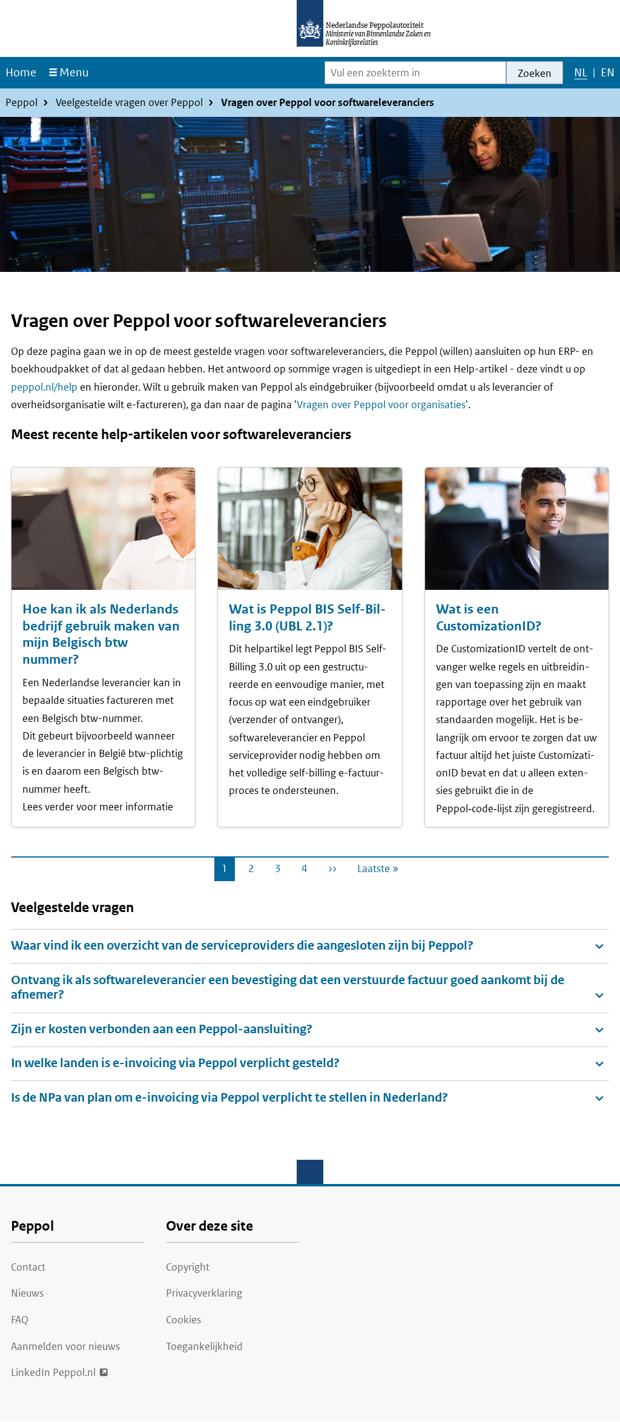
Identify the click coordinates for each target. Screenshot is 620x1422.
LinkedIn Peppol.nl (53, 1372)
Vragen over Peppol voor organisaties (381, 404)
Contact (28, 1267)
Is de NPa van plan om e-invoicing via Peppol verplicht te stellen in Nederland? (229, 1097)
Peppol (21, 102)
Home (20, 72)
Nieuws (27, 1293)
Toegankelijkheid (204, 1346)
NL (580, 76)
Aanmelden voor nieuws (65, 1346)
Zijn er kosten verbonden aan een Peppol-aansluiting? (161, 1029)
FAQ (19, 1319)
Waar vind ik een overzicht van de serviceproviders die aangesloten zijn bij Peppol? (242, 945)
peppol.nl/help (44, 387)
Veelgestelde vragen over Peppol (129, 102)
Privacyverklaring (204, 1293)
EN (607, 76)
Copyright (187, 1267)
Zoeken (535, 73)
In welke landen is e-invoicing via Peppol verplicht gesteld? (175, 1063)
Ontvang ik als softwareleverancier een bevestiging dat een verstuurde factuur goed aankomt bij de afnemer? (287, 988)
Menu (74, 72)
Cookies (183, 1319)
